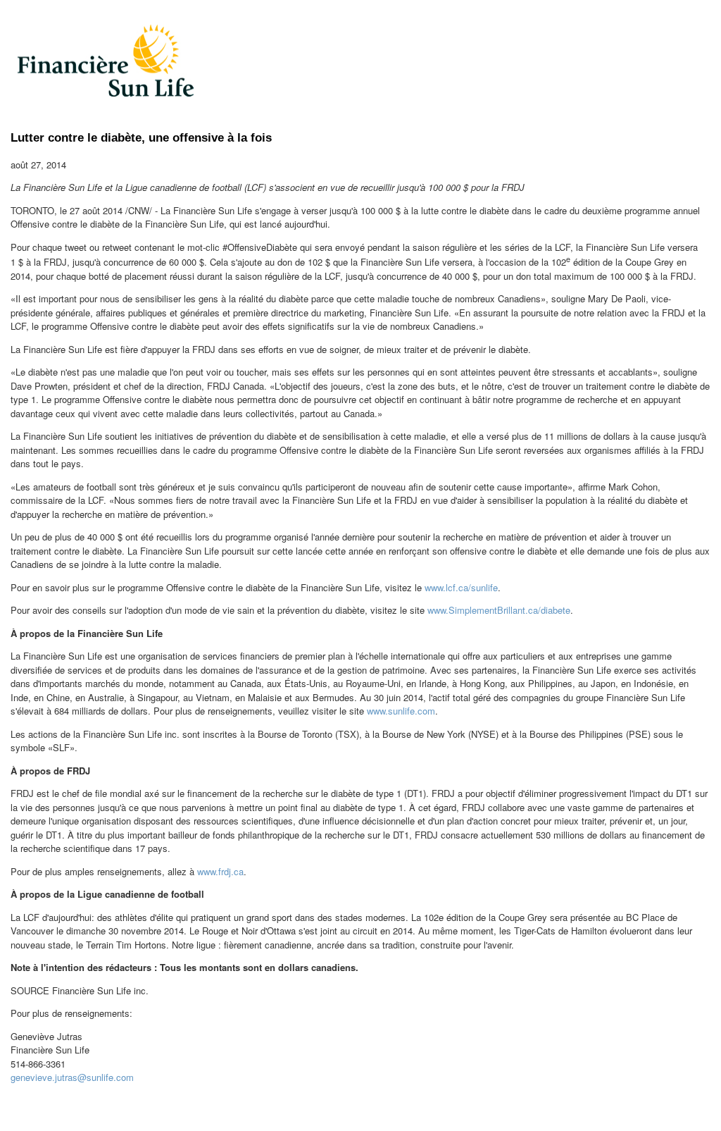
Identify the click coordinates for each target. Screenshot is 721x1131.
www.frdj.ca (220, 871)
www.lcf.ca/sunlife (461, 587)
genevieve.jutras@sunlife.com (72, 1077)
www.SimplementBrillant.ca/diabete (498, 610)
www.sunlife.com (401, 710)
